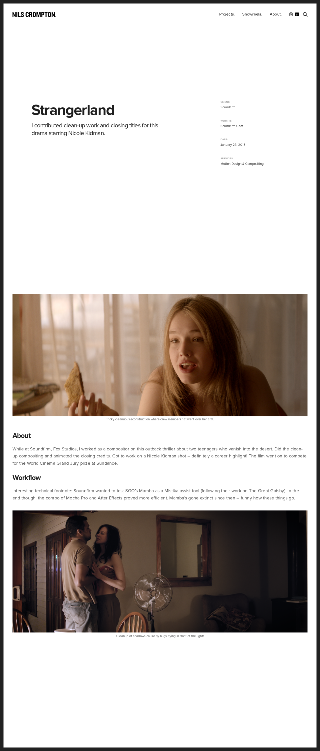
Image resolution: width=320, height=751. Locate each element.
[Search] (305, 14)
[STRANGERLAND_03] (160, 355)
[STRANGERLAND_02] (160, 571)
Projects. (227, 14)
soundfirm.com (231, 126)
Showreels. (252, 14)
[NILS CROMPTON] (34, 14)
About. (276, 14)
